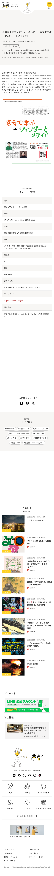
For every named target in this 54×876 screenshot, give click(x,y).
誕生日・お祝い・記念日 (34, 442)
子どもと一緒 (39, 433)
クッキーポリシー (10, 861)
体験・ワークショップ (11, 46)
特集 (10, 792)
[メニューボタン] (49, 4)
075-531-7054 (34, 287)
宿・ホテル (12, 438)
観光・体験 (16, 442)
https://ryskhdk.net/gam (13, 300)
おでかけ (26, 792)
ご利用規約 (8, 853)
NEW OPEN (10, 428)
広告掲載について (35, 849)
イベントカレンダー (43, 808)
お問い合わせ (33, 853)
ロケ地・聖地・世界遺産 (19, 433)
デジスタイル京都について (27, 816)
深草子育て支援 (40, 438)
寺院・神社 (25, 438)
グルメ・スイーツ (41, 428)
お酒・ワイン (24, 428)
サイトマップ (9, 849)
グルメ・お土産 (43, 792)
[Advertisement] (27, 22)
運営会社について (10, 857)
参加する (10, 808)
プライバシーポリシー (36, 857)
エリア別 (26, 808)
